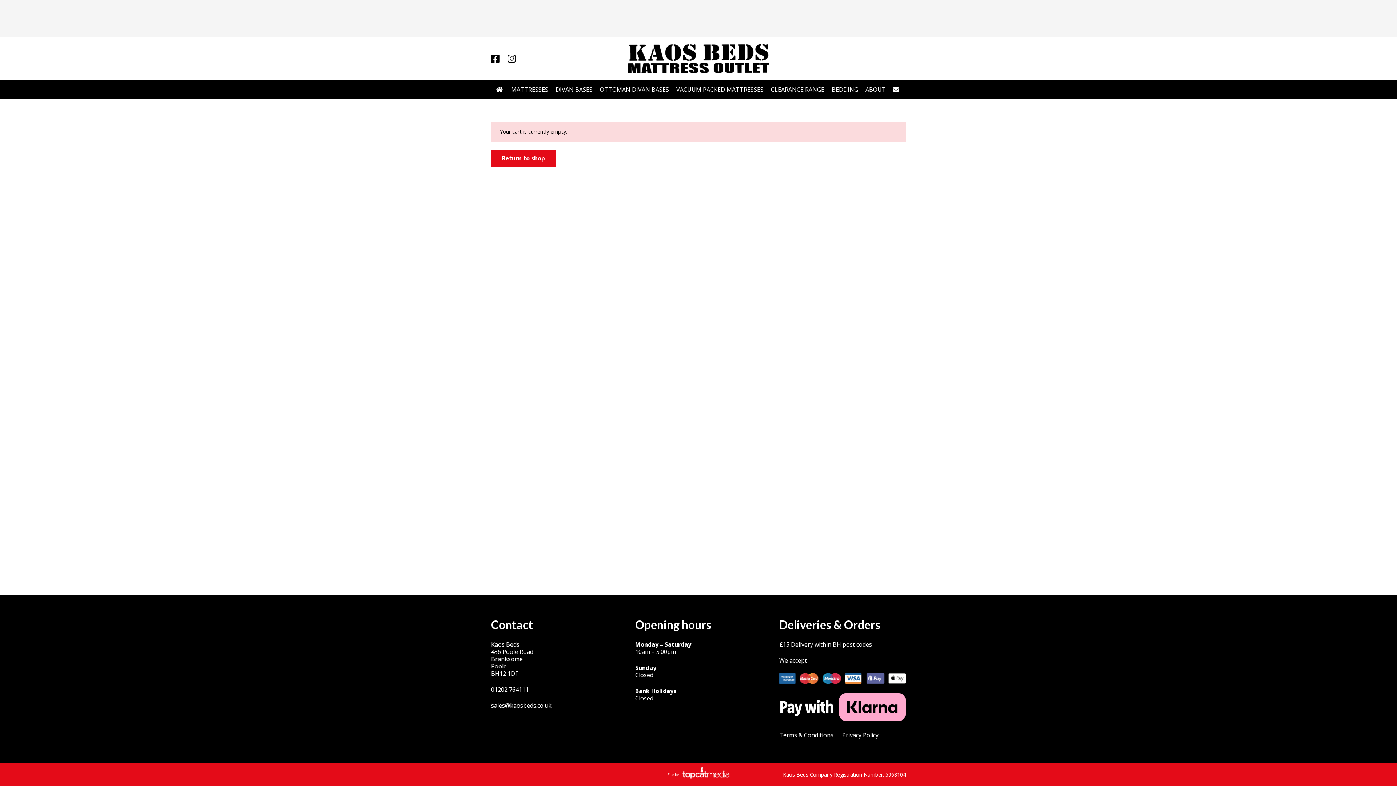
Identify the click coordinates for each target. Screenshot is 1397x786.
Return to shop (523, 158)
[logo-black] (698, 58)
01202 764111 (510, 690)
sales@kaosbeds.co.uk (521, 706)
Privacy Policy (860, 735)
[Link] (495, 58)
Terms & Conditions (806, 735)
